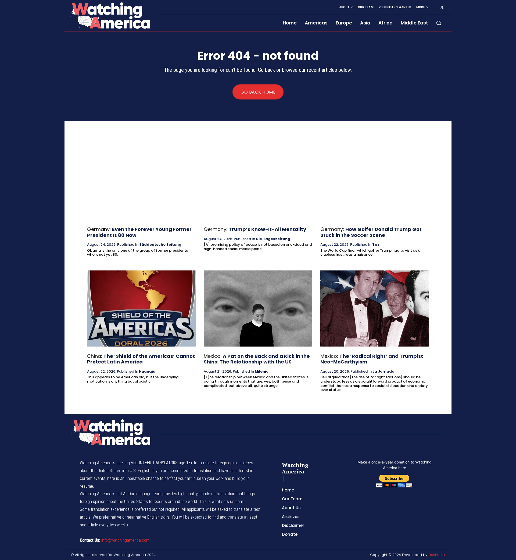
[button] (438, 22)
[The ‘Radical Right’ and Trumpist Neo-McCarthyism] (374, 308)
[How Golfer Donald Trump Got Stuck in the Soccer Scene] (374, 182)
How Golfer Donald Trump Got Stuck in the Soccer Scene (371, 232)
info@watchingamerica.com (125, 540)
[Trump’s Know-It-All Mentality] (258, 182)
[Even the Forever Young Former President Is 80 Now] (141, 182)
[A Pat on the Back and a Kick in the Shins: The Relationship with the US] (258, 308)
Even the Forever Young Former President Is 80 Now (139, 232)
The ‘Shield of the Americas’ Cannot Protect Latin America (141, 359)
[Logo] (110, 15)
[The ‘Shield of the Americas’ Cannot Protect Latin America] (141, 308)
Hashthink (436, 554)
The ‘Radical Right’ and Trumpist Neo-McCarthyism (371, 359)
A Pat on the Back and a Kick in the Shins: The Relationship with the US (257, 359)
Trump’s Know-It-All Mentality (267, 229)
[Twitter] (442, 7)
